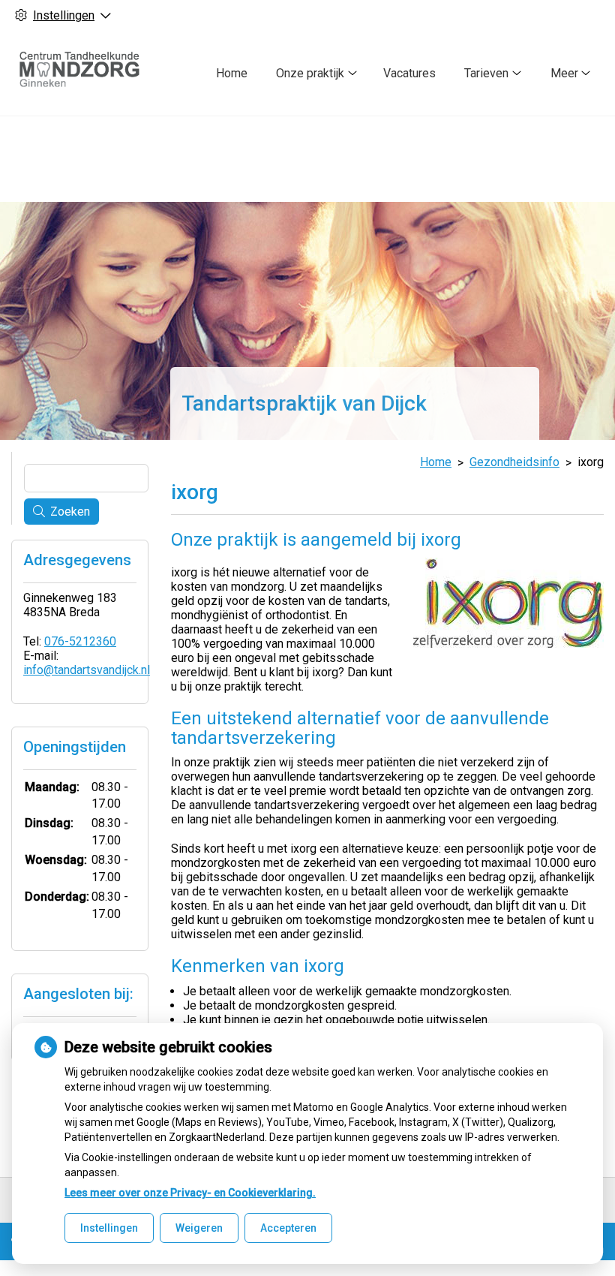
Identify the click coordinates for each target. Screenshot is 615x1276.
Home (232, 73)
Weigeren (199, 1228)
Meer (564, 73)
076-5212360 (80, 641)
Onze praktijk (310, 73)
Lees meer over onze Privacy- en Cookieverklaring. (190, 1193)
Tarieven (486, 73)
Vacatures (409, 73)
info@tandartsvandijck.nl (86, 670)
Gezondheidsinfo (515, 462)
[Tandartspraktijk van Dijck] (85, 73)
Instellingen (109, 1228)
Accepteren (288, 1228)
